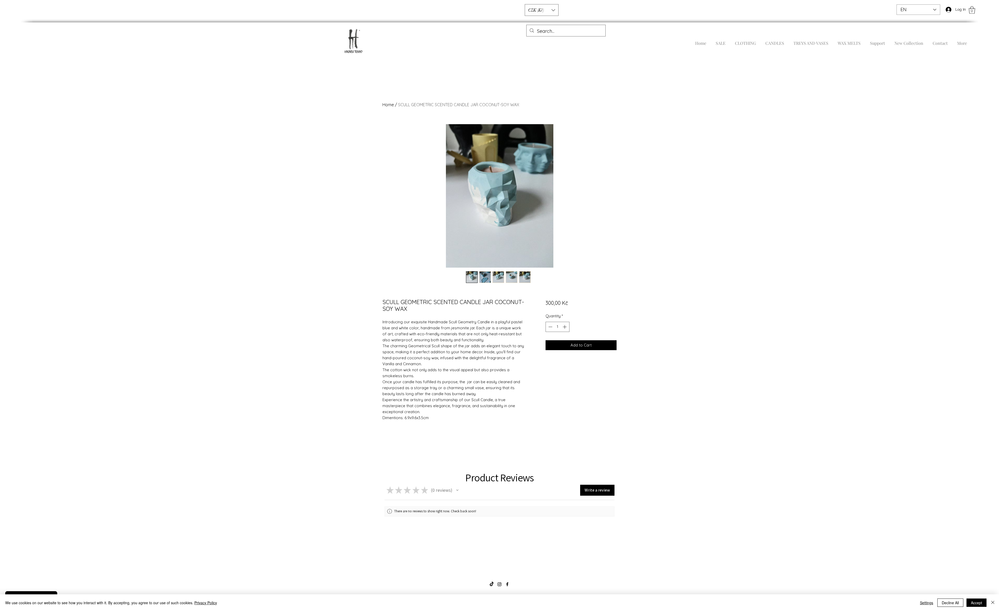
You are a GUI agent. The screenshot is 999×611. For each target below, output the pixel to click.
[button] (972, 10)
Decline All (950, 602)
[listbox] (542, 10)
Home (388, 104)
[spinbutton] (557, 327)
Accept (976, 602)
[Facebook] (507, 584)
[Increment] (565, 327)
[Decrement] (549, 327)
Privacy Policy (205, 602)
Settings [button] (926, 602)
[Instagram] (499, 584)
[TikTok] (491, 584)
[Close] (993, 603)
